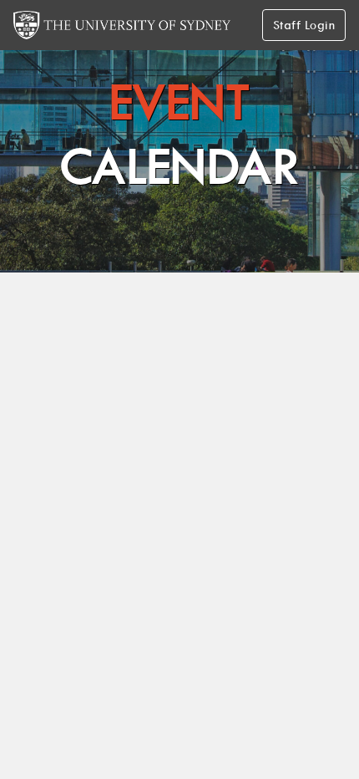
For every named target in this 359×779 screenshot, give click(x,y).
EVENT (180, 134)
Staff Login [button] (304, 25)
